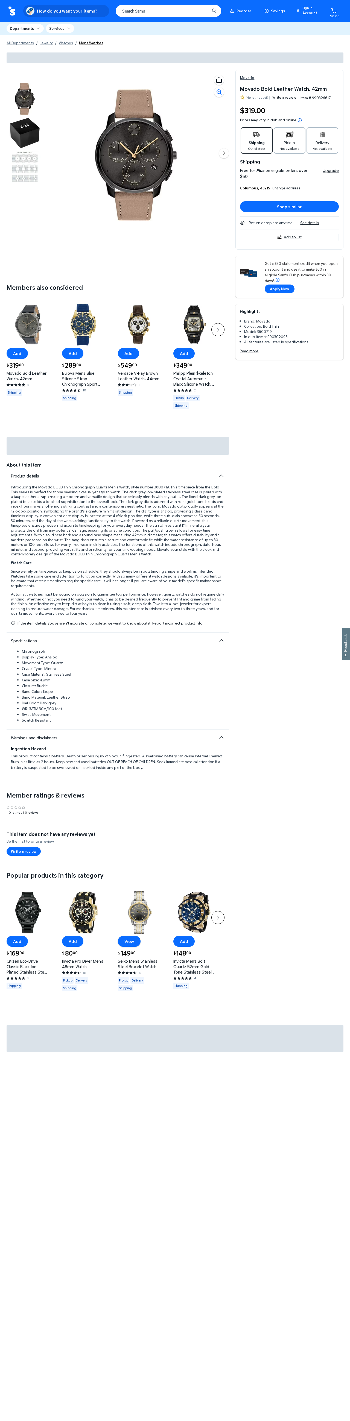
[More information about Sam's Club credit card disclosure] (277, 280)
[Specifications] (221, 640)
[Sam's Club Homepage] (12, 11)
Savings (278, 10)
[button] (308, 11)
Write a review (284, 97)
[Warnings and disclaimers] (221, 737)
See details (309, 222)
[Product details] (221, 475)
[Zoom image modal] (219, 92)
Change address (286, 188)
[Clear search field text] (201, 11)
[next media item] (224, 153)
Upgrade (331, 170)
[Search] (214, 11)
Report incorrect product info (177, 623)
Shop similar (289, 207)
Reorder (244, 10)
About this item (24, 464)
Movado (247, 77)
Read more (249, 350)
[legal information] (300, 120)
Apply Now (279, 288)
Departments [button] (22, 28)
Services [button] (56, 28)
